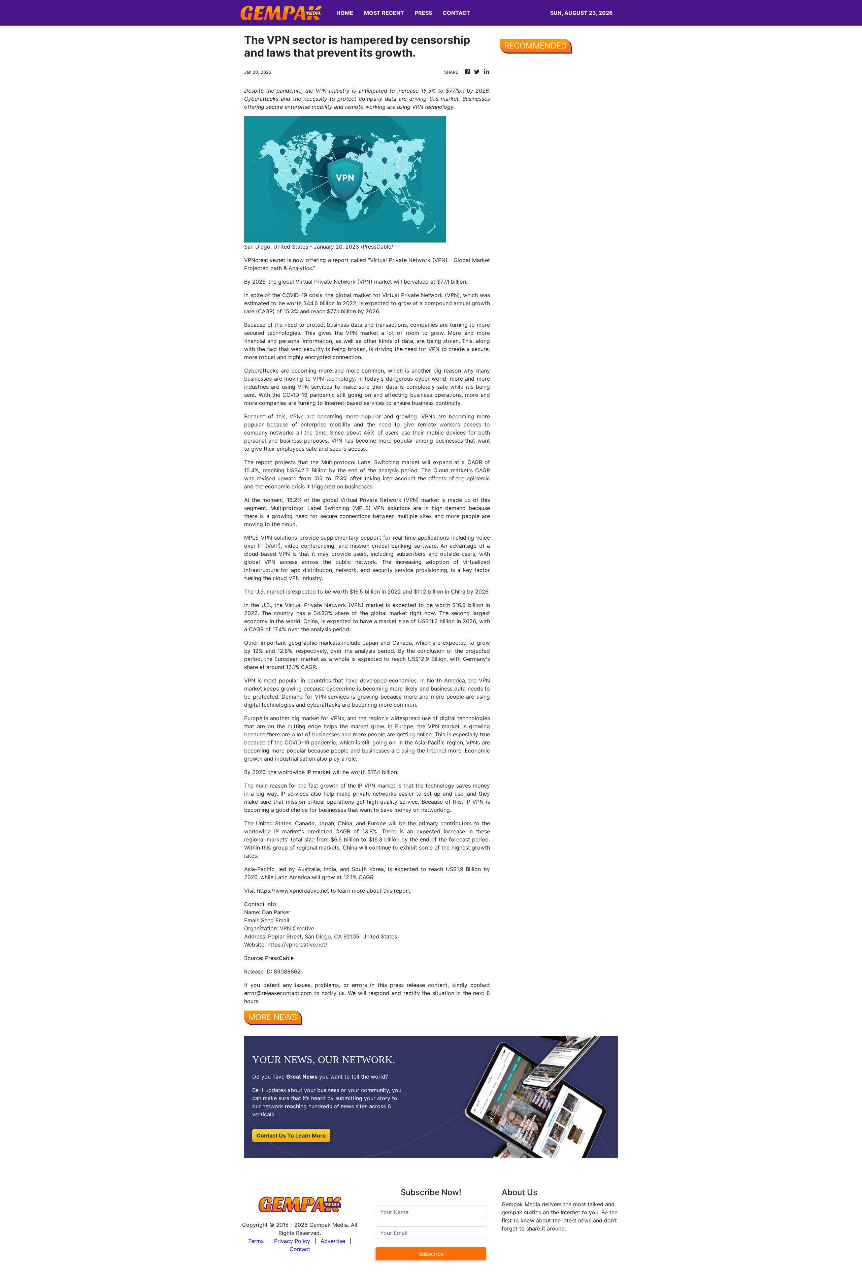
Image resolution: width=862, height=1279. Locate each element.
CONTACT (456, 12)
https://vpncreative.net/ (297, 944)
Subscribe (431, 1253)
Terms (256, 1241)
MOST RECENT (384, 12)
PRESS (423, 12)
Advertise (333, 1241)
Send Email (275, 920)
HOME (344, 12)
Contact (300, 1249)
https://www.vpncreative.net (293, 890)
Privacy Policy (292, 1241)
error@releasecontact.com (278, 993)
